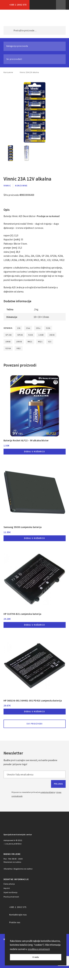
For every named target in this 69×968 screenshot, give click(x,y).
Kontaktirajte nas (18, 914)
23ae (28, 328)
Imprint (7, 888)
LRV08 (8, 342)
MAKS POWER (11, 18)
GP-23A (8, 335)
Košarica (58, 17)
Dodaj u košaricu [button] (34, 451)
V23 (49, 342)
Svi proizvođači (14, 59)
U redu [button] (35, 957)
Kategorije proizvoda (17, 46)
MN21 (30, 342)
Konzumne (8, 72)
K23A (30, 335)
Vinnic (7, 185)
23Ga (38, 328)
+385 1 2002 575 (18, 4)
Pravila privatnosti (11, 897)
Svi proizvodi (34, 723)
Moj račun (44, 17)
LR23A (52, 335)
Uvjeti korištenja (10, 892)
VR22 (19, 348)
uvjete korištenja (47, 792)
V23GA (8, 348)
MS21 (40, 342)
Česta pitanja (9, 884)
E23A (48, 328)
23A (18, 328)
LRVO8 (19, 342)
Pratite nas (14, 922)
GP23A (20, 335)
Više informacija (61, 5)
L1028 (41, 335)
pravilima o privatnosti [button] (39, 949)
